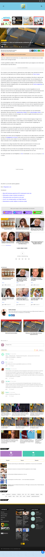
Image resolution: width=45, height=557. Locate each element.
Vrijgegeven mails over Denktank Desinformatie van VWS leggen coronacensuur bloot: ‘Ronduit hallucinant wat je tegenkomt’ (26, 485)
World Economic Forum (35, 496)
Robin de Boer (5, 46)
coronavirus (14, 494)
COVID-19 (19, 494)
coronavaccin (8, 494)
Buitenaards (7, 28)
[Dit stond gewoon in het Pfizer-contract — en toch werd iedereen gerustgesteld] (3, 481)
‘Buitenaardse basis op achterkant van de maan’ (13, 197)
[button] (7, 212)
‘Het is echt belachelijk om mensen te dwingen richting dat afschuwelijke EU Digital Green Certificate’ (27, 441)
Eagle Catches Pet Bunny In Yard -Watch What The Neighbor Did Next (37, 242)
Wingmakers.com (7, 187)
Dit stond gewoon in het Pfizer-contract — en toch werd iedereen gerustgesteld (21, 479)
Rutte (14, 496)
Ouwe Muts (38, 517)
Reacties (36, 460)
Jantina (37, 512)
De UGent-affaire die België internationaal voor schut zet (17, 474)
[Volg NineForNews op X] (27, 212)
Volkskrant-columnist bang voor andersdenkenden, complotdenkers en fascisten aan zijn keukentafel (25, 463)
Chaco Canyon (36, 74)
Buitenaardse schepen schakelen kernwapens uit (13, 195)
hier (22, 153)
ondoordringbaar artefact (35, 112)
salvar (37, 524)
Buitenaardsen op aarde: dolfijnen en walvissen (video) (15, 201)
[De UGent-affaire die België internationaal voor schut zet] (3, 476)
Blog (2, 519)
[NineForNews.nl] (22, 6)
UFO (20, 496)
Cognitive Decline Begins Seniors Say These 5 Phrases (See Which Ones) (22, 242)
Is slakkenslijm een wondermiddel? (5, 427)
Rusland (10, 496)
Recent (22, 460)
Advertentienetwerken (5, 521)
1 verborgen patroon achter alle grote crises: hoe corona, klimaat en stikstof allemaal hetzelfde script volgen (20, 414)
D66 (23, 494)
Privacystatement (4, 513)
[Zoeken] (41, 6)
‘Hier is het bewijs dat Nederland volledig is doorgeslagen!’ (39, 441)
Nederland (32, 494)
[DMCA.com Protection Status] (7, 533)
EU (25, 494)
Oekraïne (37, 494)
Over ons (2, 512)
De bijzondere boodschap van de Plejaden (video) (36, 427)
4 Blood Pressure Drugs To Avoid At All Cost (8, 229)
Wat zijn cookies (4, 515)
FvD (28, 494)
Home (3, 28)
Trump (17, 496)
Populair (7, 460)
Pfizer (41, 494)
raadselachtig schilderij (22, 112)
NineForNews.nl (8, 245)
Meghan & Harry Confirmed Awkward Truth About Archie (8, 242)
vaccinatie (28, 496)
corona (3, 494)
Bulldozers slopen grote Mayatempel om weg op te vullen (6, 414)
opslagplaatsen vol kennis (12, 137)
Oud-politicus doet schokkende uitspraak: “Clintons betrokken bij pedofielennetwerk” (37, 414)
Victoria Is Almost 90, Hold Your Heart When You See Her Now (22, 229)
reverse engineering (37, 84)
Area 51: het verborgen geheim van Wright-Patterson (14, 199)
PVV (6, 496)
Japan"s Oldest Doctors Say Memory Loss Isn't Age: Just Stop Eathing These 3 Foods (37, 229)
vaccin (24, 496)
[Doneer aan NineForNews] (37, 212)
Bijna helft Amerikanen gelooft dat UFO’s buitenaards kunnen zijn (17, 193)
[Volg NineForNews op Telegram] (17, 212)
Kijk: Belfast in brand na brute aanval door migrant (22, 427)
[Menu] (3, 6)
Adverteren (3, 517)
